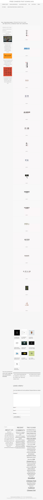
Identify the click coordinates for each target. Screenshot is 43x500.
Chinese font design (31, 440)
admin (10, 27)
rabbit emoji (33, 467)
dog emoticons (29, 447)
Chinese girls (29, 441)
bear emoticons (31, 431)
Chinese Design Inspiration (8, 22)
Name (14, 407)
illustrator (30, 457)
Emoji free (34, 449)
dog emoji (34, 446)
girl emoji (34, 452)
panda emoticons (30, 464)
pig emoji (33, 465)
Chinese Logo (34, 441)
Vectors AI (34, 4)
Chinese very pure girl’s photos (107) (20, 433)
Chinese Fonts (5, 4)
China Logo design (31, 438)
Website (14, 413)
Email (14, 410)
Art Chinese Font (30, 429)
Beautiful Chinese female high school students (20, 437)
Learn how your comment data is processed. (7, 375)
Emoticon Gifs (29, 452)
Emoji (39, 4)
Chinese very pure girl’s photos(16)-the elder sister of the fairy (20, 446)
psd (30, 467)
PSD (29, 4)
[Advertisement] (21, 15)
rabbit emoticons (31, 468)
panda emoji (34, 462)
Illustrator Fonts (23, 4)
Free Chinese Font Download (21, 1)
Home (2, 22)
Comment (15, 393)
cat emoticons (32, 436)
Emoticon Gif (32, 450)
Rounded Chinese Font (31, 473)
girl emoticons (31, 453)
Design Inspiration (13, 4)
